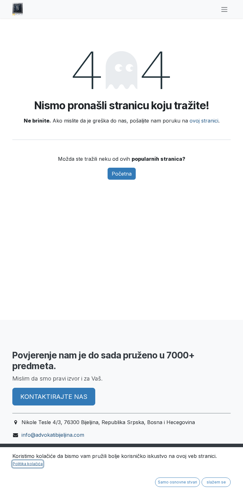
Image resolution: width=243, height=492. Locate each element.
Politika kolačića (28, 463)
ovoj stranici (204, 120)
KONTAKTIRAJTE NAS (53, 396)
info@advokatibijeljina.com (53, 435)
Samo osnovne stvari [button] (177, 482)
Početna (122, 174)
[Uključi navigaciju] (224, 9)
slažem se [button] (216, 482)
